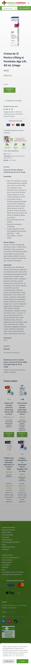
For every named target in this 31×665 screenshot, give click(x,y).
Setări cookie (8, 661)
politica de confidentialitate (16, 655)
